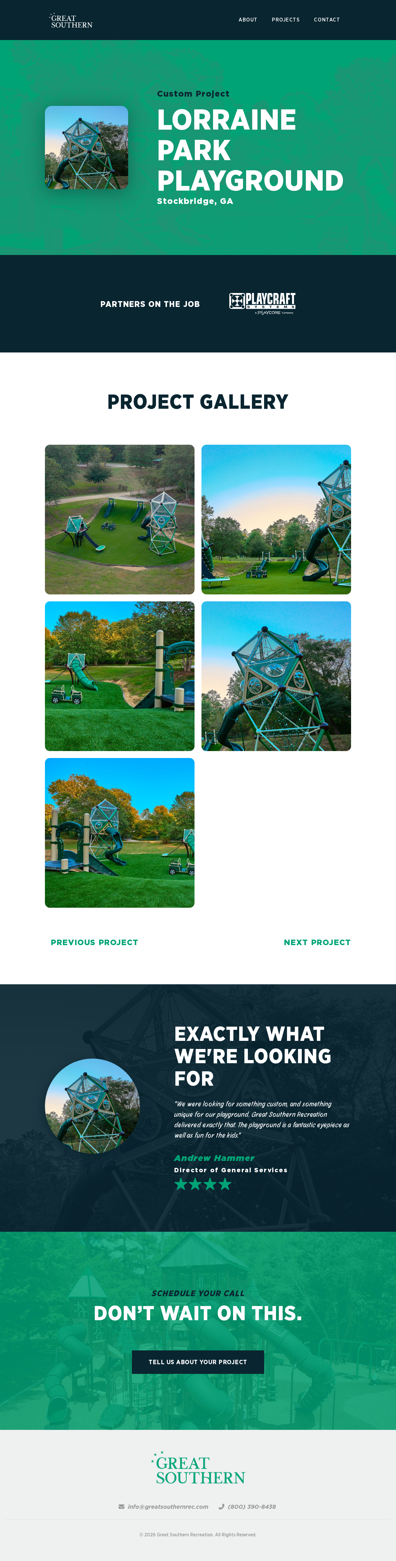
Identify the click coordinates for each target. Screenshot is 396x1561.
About (248, 20)
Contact (327, 20)
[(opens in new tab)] (262, 303)
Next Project (317, 942)
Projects (286, 20)
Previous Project (95, 942)
